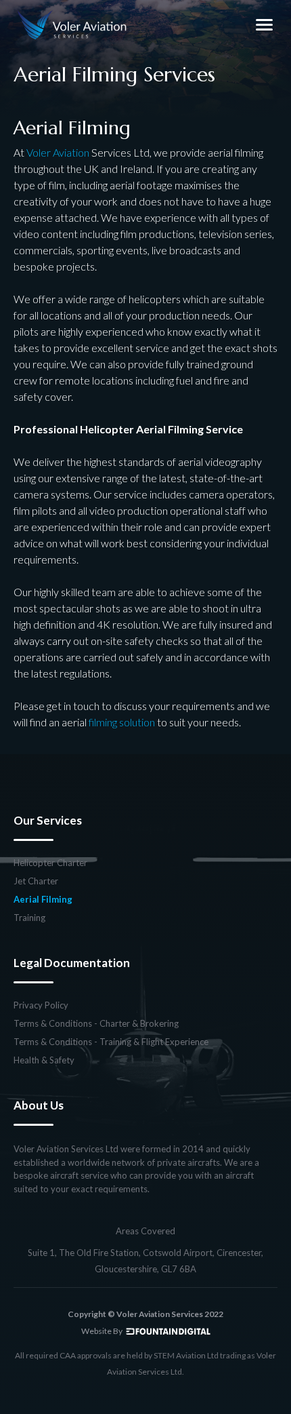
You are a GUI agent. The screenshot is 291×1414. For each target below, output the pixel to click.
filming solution (122, 721)
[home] (73, 25)
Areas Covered (145, 1231)
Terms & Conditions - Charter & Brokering (96, 1024)
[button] (263, 24)
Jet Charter (36, 881)
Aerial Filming (43, 900)
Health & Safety (44, 1060)
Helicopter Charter (50, 863)
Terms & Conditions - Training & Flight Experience (111, 1042)
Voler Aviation (57, 152)
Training (29, 918)
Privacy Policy (41, 1005)
